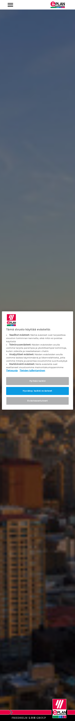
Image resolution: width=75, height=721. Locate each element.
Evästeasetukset (37, 400)
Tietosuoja (12, 370)
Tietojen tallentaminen (32, 370)
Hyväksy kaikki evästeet (37, 390)
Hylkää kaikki (37, 381)
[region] (37, 360)
